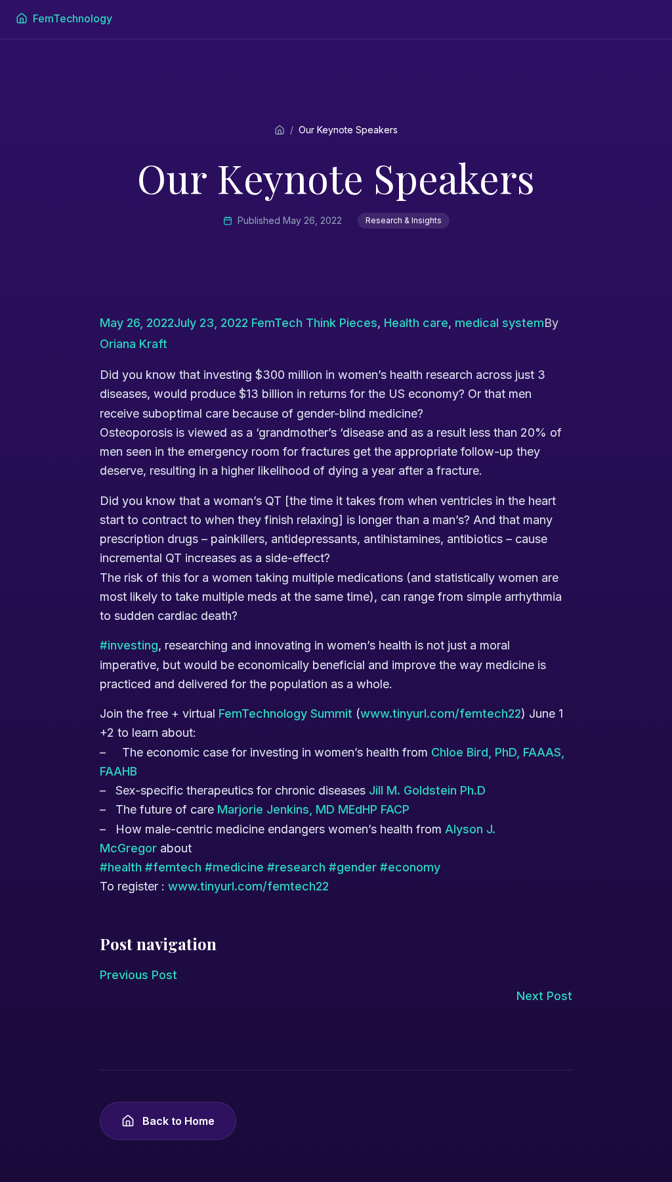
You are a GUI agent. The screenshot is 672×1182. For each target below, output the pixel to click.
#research (296, 867)
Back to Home (178, 1120)
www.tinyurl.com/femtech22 (440, 713)
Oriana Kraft (133, 344)
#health (121, 867)
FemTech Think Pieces (314, 323)
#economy (410, 867)
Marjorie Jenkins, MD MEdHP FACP (313, 809)
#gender (353, 867)
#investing (129, 645)
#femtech (173, 867)
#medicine (234, 867)
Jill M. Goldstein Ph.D (427, 790)
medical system (499, 323)
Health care (416, 323)
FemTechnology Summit (287, 713)
